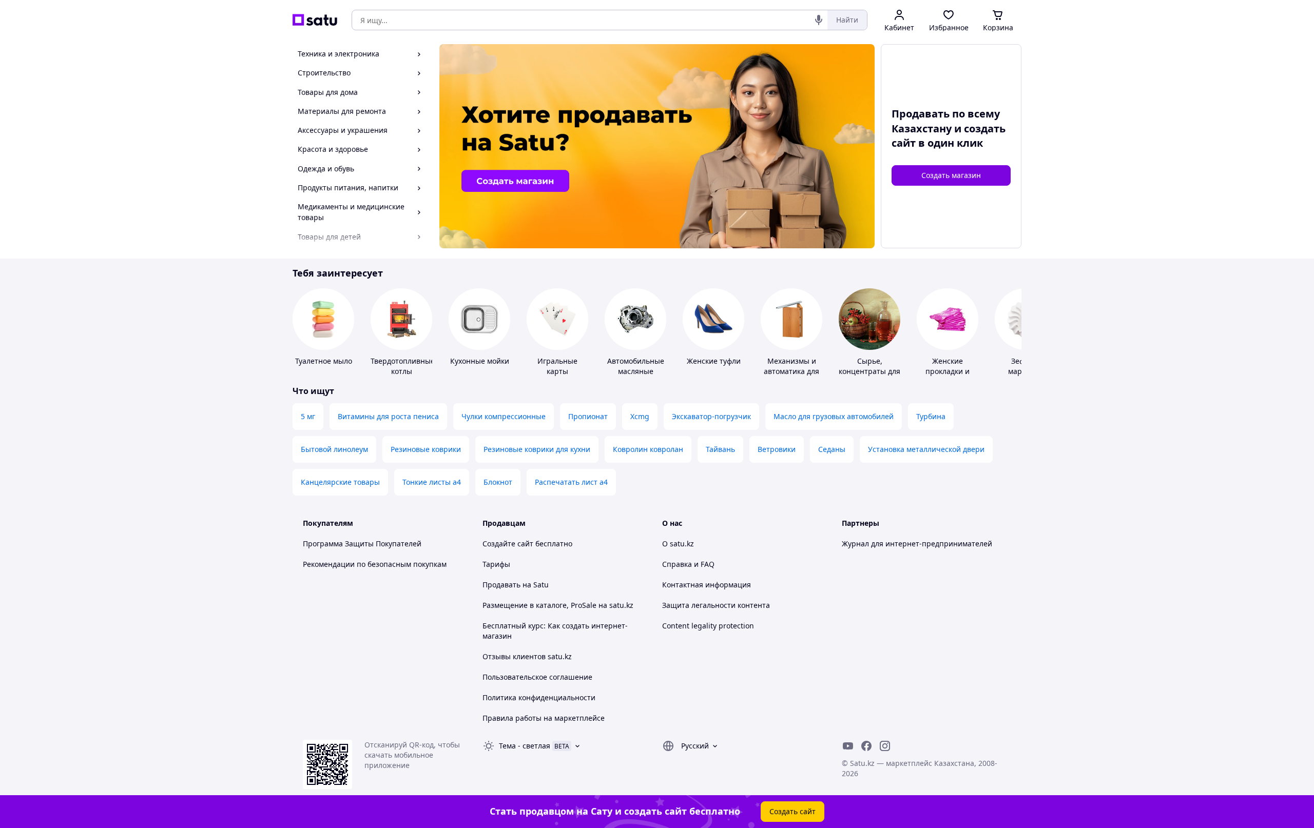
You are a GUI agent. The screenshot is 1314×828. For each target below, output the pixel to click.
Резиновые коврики (426, 449)
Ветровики (777, 449)
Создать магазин (951, 175)
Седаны (831, 449)
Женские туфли (714, 361)
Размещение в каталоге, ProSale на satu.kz (557, 605)
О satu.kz (678, 543)
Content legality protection (708, 625)
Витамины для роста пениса (388, 416)
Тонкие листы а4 (431, 482)
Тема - (524, 746)
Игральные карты (557, 366)
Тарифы (496, 564)
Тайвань (720, 449)
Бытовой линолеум (334, 449)
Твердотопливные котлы (403, 366)
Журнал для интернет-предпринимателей (917, 543)
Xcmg (639, 416)
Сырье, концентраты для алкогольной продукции (869, 376)
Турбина (930, 416)
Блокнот (498, 482)
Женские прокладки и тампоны (947, 371)
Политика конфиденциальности (538, 697)
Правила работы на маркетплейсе (543, 718)
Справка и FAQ (688, 564)
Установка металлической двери (926, 449)
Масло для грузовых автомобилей (834, 416)
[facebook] (866, 746)
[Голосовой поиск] (818, 20)
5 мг (308, 416)
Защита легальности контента (716, 605)
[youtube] (848, 746)
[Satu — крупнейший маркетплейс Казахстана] (315, 20)
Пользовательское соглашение (537, 677)
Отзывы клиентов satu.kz (527, 656)
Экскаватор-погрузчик (711, 416)
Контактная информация (706, 584)
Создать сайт (792, 811)
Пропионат (588, 416)
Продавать (501, 584)
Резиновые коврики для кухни (537, 449)
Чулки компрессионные (503, 416)
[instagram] (885, 746)
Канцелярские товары (340, 482)
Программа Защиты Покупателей (362, 543)
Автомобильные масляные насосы (635, 371)
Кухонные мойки (479, 361)
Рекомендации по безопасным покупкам (375, 564)
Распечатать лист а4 (571, 482)
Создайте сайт (507, 543)
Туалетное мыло (323, 361)
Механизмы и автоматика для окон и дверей (791, 371)
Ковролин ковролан (648, 449)
